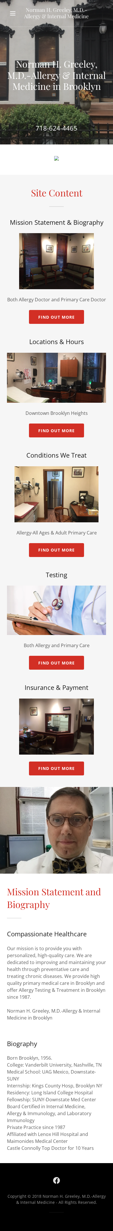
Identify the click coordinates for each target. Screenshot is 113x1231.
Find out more (56, 317)
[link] (56, 13)
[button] (13, 13)
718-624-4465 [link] (56, 128)
